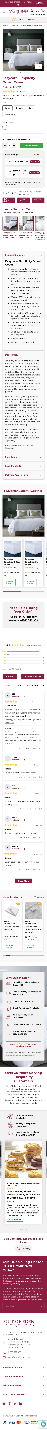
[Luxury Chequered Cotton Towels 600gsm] (12, 910)
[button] (43, 11)
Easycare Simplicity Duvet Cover (31, 25)
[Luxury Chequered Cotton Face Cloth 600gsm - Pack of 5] (33, 910)
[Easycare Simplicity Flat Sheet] (33, 549)
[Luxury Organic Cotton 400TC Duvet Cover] (10, 223)
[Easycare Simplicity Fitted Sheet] (12, 549)
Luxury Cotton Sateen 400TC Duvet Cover (25, 235)
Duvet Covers (13, 25)
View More (39, 897)
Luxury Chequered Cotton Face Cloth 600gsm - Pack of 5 (33, 926)
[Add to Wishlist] (19, 582)
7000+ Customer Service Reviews (23, 1045)
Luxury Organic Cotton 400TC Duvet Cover (9, 235)
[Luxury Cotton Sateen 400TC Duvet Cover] (26, 223)
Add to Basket (31, 146)
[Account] (37, 11)
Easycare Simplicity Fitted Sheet (12, 562)
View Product (15, 1220)
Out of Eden (14, 1416)
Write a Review (34, 677)
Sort (20, 685)
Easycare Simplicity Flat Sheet (32, 562)
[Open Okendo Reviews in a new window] (12, 669)
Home (5, 25)
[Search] (32, 11)
